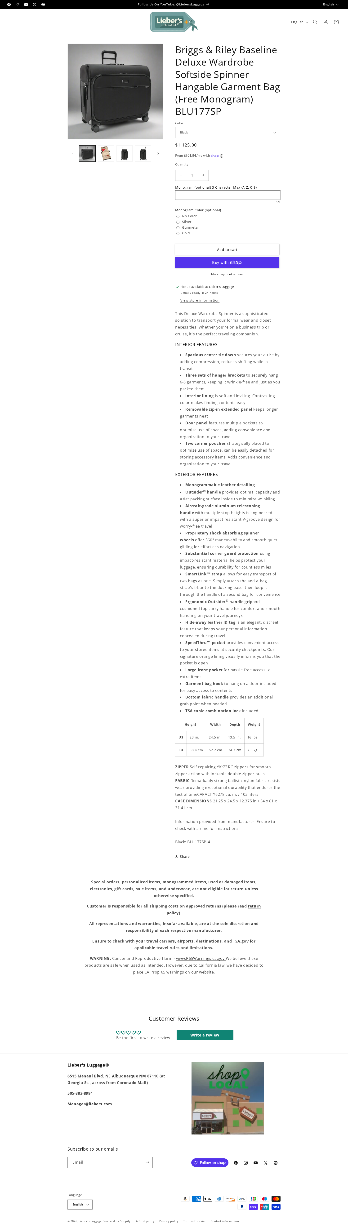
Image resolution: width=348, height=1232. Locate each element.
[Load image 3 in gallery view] (124, 153)
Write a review (204, 1035)
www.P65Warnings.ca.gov (201, 958)
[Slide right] (158, 153)
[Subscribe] (147, 1162)
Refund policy (145, 1221)
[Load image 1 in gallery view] (87, 153)
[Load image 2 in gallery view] (106, 153)
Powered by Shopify (117, 1221)
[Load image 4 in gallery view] (143, 153)
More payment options (227, 274)
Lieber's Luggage (91, 1221)
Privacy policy (169, 1221)
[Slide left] (72, 153)
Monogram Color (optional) (198, 210)
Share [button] (185, 856)
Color (179, 123)
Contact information (225, 1221)
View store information (199, 300)
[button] (10, 22)
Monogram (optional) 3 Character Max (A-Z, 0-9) (216, 187)
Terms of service (194, 1221)
